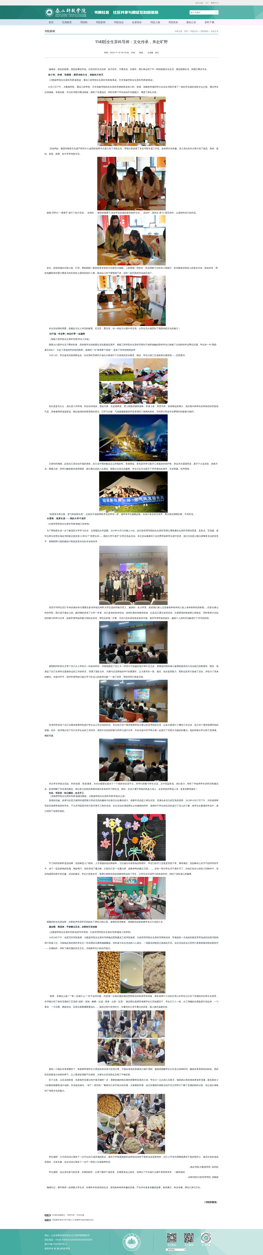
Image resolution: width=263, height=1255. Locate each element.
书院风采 (173, 22)
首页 (51, 22)
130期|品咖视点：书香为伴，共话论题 (67, 1215)
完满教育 (67, 22)
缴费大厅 (214, 3)
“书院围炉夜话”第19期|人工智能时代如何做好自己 (72, 1220)
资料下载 (209, 22)
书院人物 (155, 22)
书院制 (83, 22)
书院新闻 (100, 22)
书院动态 (119, 22)
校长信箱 (199, 3)
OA (207, 3)
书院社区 (194, 31)
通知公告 (191, 22)
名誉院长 (137, 22)
